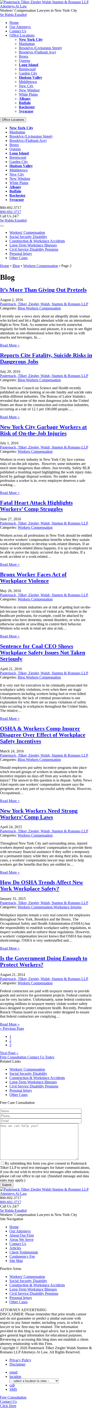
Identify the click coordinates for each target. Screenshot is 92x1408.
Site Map (16, 1261)
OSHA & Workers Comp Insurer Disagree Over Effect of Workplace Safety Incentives (42, 734)
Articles (15, 1248)
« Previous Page (12, 1029)
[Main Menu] (2, 225)
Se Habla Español (13, 15)
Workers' (27, 232)
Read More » (10, 345)
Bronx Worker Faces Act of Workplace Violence (33, 577)
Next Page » (9, 1053)
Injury (20, 254)
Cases (18, 258)
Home (14, 23)
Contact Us (17, 31)
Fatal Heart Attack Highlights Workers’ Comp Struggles (36, 506)
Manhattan (27, 44)
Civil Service (33, 249)
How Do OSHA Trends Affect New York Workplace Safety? (41, 885)
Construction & (37, 241)
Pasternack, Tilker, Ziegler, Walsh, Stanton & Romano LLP (44, 304)
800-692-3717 (10, 212)
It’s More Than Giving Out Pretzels (43, 290)
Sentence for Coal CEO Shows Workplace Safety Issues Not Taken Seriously (42, 652)
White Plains (28, 94)
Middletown (28, 82)
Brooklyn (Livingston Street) (40, 48)
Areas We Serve (21, 1240)
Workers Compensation (40, 266)
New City (26, 86)
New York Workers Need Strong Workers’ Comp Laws (39, 814)
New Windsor (29, 90)
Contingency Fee (22, 1256)
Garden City (28, 73)
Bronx (23, 56)
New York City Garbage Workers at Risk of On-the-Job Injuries (43, 430)
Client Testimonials (23, 1252)
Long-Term (33, 245)
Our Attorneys (20, 27)
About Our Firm (21, 1235)
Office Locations (21, 35)
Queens (24, 61)
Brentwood (27, 69)
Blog (16, 266)
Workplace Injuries (68, 907)
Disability (28, 237)
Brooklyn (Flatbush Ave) (37, 52)
